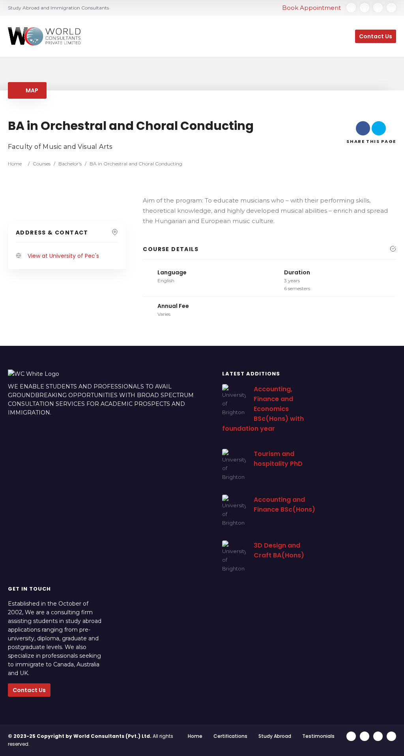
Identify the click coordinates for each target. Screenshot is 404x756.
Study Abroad (274, 736)
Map (31, 90)
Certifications (230, 736)
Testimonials (318, 736)
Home (195, 736)
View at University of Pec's (63, 256)
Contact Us (29, 690)
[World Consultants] (44, 36)
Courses (41, 164)
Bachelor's (70, 164)
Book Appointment (312, 7)
